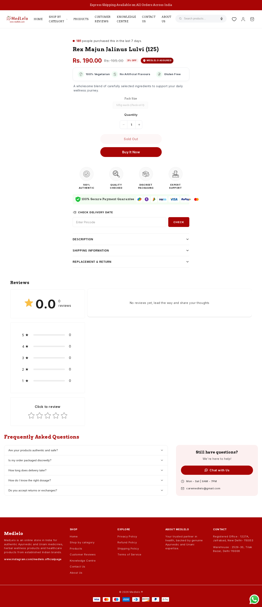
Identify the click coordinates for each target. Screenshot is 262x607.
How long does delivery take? (27, 470)
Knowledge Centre (126, 19)
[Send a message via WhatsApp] (254, 599)
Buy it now (131, 152)
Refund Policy (127, 542)
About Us (166, 19)
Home (38, 19)
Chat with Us (219, 470)
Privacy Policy (127, 536)
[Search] (180, 18)
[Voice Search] (221, 18)
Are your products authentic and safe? (33, 450)
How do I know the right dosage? (29, 480)
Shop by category (56, 19)
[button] (48, 335)
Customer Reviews (103, 19)
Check (178, 222)
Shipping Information (91, 250)
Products (80, 19)
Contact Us (149, 19)
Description (83, 239)
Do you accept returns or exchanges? (32, 490)
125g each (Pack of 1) (132, 106)
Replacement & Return (92, 261)
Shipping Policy (128, 548)
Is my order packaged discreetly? (29, 460)
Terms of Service (129, 554)
